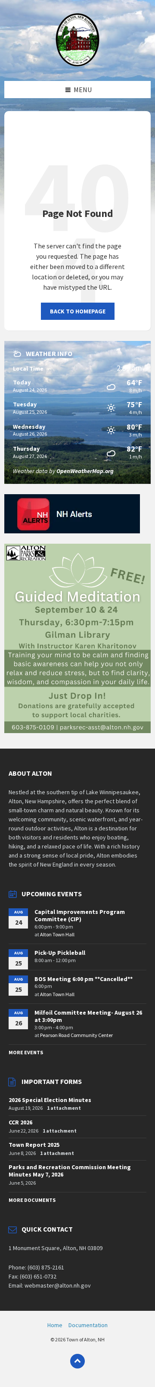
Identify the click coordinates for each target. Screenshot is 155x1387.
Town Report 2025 (34, 1145)
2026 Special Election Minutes (50, 1100)
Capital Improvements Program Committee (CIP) (79, 915)
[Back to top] (77, 1361)
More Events (26, 1052)
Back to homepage (77, 311)
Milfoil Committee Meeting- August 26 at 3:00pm (88, 1016)
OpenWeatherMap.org (85, 471)
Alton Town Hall (57, 934)
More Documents (32, 1200)
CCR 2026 (20, 1122)
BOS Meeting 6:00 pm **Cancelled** (83, 979)
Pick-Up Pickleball (59, 953)
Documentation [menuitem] (88, 1325)
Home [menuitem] (54, 1325)
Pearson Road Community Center (76, 1035)
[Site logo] (78, 64)
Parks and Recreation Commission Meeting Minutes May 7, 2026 (70, 1170)
